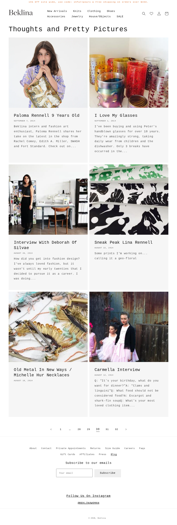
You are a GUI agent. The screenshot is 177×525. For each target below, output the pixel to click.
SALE (120, 16)
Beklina (102, 518)
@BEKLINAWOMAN (88, 503)
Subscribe (107, 473)
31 (107, 429)
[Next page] (126, 429)
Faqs (142, 448)
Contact (46, 448)
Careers (129, 448)
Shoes (111, 11)
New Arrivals (57, 11)
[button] (144, 13)
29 (88, 429)
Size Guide (112, 448)
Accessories (56, 16)
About (33, 448)
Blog (114, 454)
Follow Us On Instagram (88, 496)
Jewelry (77, 16)
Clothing (94, 11)
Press (102, 454)
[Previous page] (51, 429)
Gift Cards (67, 454)
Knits (77, 11)
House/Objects (100, 16)
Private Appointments (71, 448)
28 (79, 429)
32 (116, 429)
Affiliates (87, 454)
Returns (95, 448)
